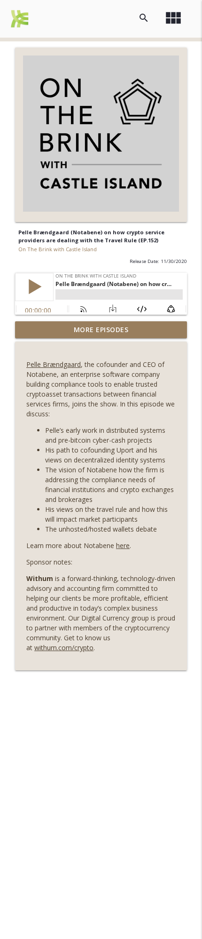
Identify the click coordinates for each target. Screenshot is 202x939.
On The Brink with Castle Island (57, 249)
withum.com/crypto (63, 647)
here (123, 545)
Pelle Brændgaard (53, 364)
